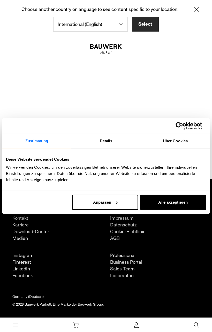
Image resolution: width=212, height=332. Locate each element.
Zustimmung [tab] (36, 140)
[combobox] (90, 24)
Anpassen (102, 202)
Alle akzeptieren (173, 202)
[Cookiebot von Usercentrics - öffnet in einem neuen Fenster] (183, 126)
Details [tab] (106, 140)
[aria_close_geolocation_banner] (196, 10)
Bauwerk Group (90, 304)
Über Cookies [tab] (175, 140)
